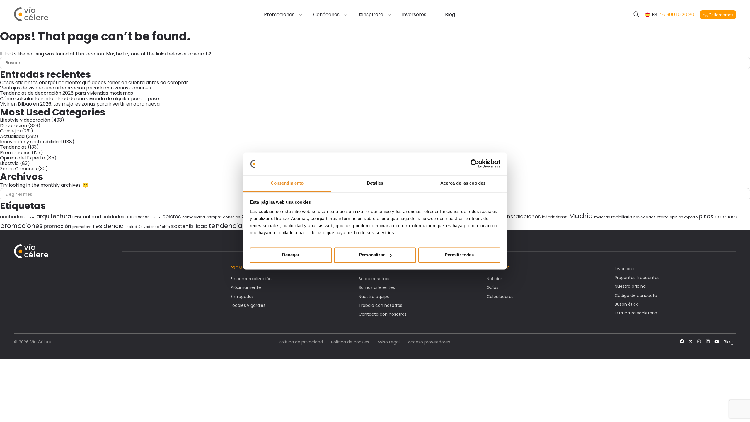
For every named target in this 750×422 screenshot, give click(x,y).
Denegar (290, 255)
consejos (231, 217)
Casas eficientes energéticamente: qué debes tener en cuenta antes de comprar (94, 82)
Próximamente (246, 287)
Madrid (581, 216)
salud (132, 226)
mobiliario (621, 217)
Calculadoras (500, 296)
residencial (109, 226)
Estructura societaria (636, 313)
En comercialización (251, 278)
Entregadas (242, 296)
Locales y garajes (248, 305)
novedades (644, 217)
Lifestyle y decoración (25, 120)
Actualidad (12, 136)
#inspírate (370, 14)
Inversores (414, 14)
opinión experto (684, 217)
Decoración (13, 125)
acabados (11, 216)
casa (131, 216)
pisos (706, 216)
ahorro (29, 217)
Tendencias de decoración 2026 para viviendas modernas (67, 93)
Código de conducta (636, 295)
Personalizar (372, 255)
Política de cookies (350, 342)
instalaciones (523, 216)
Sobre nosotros (374, 278)
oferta (663, 217)
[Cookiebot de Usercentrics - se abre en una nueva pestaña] (474, 163)
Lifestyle (9, 163)
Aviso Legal (388, 342)
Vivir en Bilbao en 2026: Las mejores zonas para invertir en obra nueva (80, 104)
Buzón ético (627, 304)
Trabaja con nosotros (380, 305)
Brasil (77, 217)
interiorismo (555, 217)
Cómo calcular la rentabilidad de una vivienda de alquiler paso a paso (80, 98)
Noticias (495, 278)
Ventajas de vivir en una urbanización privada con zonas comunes (76, 87)
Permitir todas (459, 255)
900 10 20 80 (680, 15)
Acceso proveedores (429, 342)
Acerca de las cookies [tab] (462, 183)
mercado (602, 217)
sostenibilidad (189, 226)
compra (214, 217)
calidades (113, 216)
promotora (82, 226)
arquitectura (53, 216)
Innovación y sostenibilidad (31, 141)
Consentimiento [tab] (287, 183)
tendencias (227, 225)
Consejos (10, 130)
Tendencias (13, 147)
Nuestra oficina (630, 286)
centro (156, 217)
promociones (21, 225)
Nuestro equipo (374, 296)
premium (726, 216)
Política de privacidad (301, 342)
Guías (492, 287)
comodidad (193, 217)
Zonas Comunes (18, 168)
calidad (92, 216)
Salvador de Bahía (154, 226)
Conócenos (326, 14)
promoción (57, 226)
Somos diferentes (377, 287)
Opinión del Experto (22, 157)
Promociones (279, 14)
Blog (450, 14)
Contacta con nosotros (383, 314)
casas (143, 217)
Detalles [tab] (375, 183)
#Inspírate (498, 268)
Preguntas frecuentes (637, 277)
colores (171, 216)
